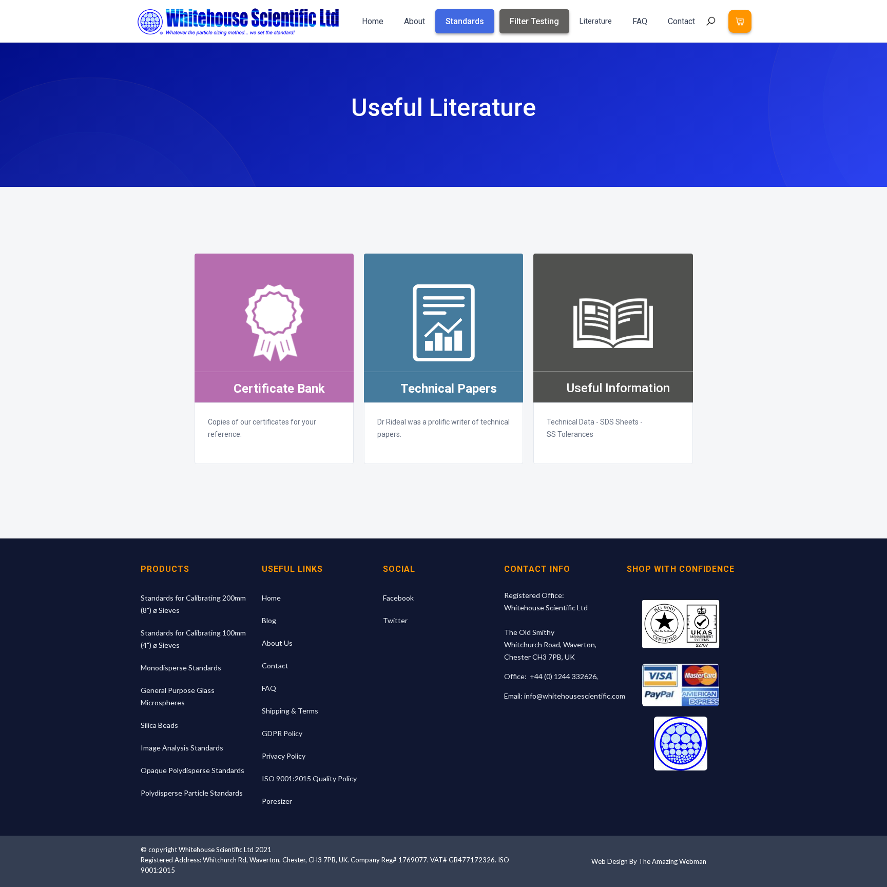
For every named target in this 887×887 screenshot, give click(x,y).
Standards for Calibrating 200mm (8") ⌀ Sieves (193, 603)
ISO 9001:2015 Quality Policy (309, 778)
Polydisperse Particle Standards (192, 792)
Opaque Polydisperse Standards (192, 770)
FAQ (639, 21)
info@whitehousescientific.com (574, 695)
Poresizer (277, 801)
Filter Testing (534, 21)
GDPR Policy (282, 733)
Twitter (395, 620)
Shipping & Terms (290, 710)
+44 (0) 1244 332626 (563, 676)
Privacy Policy (283, 755)
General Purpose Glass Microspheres (178, 696)
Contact (681, 21)
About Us (277, 643)
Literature (596, 21)
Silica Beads (159, 725)
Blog (269, 620)
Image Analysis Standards (182, 747)
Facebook (398, 597)
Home (372, 21)
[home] (238, 21)
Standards (465, 21)
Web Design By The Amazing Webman (648, 861)
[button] (739, 21)
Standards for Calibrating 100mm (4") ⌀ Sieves (193, 638)
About (414, 21)
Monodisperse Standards (181, 667)
